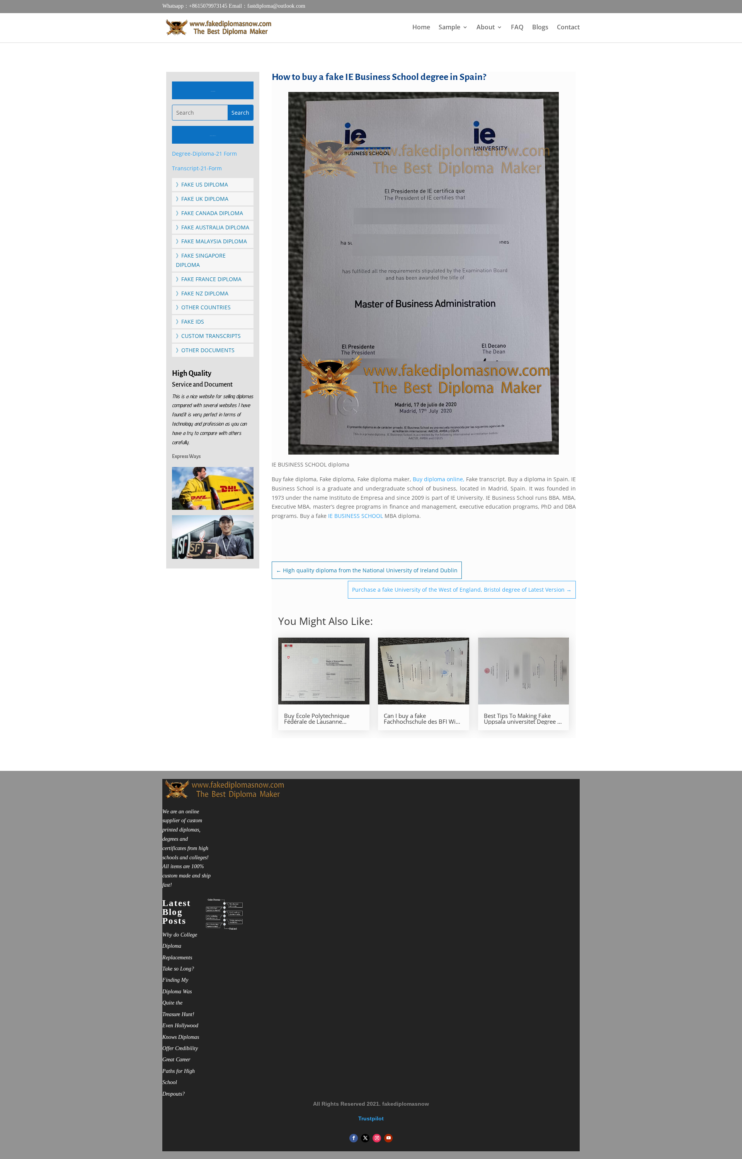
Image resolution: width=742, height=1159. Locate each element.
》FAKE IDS (190, 321)
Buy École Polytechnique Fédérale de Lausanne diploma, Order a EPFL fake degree (320, 719)
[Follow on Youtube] (388, 1138)
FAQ (517, 27)
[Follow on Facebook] (353, 1138)
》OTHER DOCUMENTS (205, 350)
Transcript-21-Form (197, 168)
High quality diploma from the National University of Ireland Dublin (367, 570)
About (486, 27)
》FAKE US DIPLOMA (202, 184)
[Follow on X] (365, 1138)
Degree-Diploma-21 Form (204, 153)
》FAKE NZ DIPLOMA (202, 293)
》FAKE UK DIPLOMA (202, 198)
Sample (449, 27)
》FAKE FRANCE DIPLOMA (209, 279)
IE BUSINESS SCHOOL (355, 515)
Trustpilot (371, 1118)
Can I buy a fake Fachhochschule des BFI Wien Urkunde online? (423, 719)
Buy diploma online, (439, 479)
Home (421, 27)
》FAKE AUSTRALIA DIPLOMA (212, 227)
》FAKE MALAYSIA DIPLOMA (211, 241)
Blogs (540, 27)
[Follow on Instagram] (377, 1138)
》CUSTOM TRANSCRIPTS (208, 335)
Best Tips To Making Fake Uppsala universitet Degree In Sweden (523, 719)
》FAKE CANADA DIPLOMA (209, 213)
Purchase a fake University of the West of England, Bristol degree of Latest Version (462, 589)
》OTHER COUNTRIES (203, 307)
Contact (568, 27)
